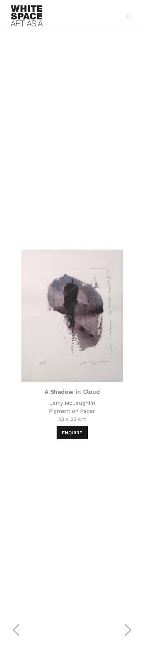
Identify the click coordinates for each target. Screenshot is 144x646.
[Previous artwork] (16, 630)
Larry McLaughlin (72, 403)
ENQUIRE (72, 432)
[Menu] (126, 16)
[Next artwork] (128, 630)
